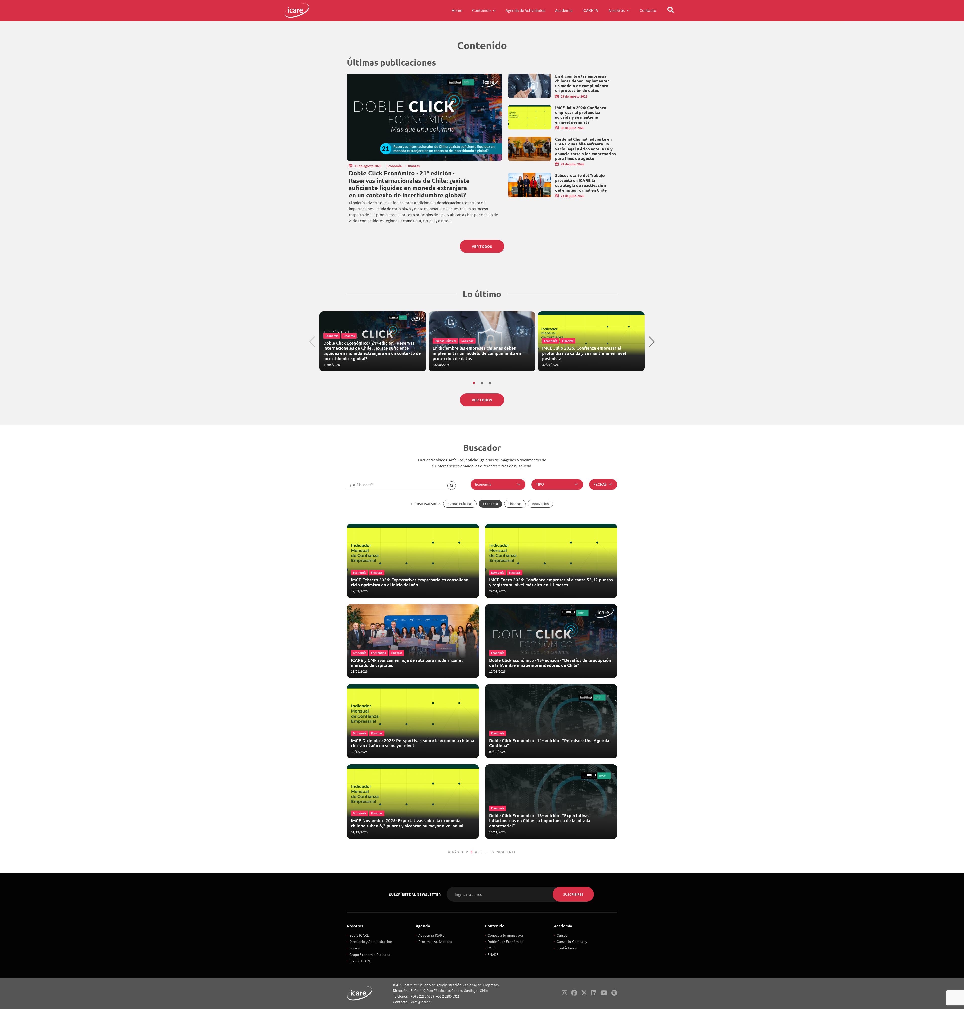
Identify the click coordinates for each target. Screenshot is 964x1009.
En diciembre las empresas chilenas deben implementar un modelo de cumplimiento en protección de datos (582, 83)
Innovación (540, 503)
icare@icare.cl (421, 1001)
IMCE (492, 948)
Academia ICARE (431, 935)
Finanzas (413, 166)
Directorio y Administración (370, 941)
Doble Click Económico (505, 941)
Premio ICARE (360, 961)
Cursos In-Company (572, 941)
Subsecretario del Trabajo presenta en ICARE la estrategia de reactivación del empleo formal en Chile (581, 182)
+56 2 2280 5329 (422, 996)
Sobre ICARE (359, 935)
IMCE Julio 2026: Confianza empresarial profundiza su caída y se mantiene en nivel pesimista (580, 115)
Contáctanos (567, 948)
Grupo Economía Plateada (369, 954)
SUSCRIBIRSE (573, 894)
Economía (394, 166)
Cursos (562, 935)
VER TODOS (482, 246)
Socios (354, 948)
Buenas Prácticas (459, 503)
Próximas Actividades (435, 941)
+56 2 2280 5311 (447, 996)
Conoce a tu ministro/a (505, 935)
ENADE (493, 954)
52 (492, 851)
